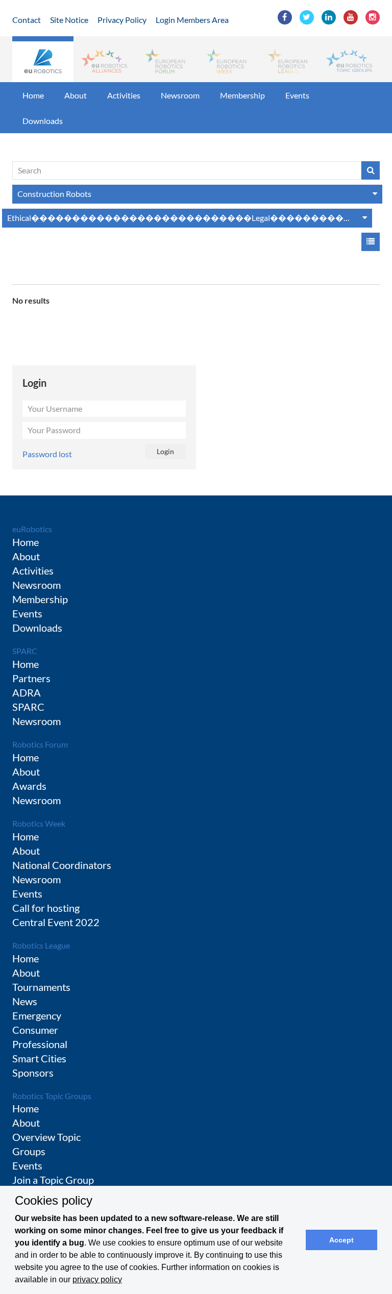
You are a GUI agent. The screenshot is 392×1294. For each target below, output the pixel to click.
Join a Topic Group (53, 1180)
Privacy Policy (121, 19)
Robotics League (41, 945)
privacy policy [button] (97, 1279)
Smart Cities (39, 1058)
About (75, 95)
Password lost (47, 454)
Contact (26, 19)
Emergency (36, 1015)
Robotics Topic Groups (51, 1096)
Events (297, 95)
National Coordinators (61, 865)
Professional (39, 1044)
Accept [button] (341, 1240)
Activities (123, 95)
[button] (43, 59)
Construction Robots (54, 193)
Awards (29, 786)
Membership (242, 95)
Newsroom (180, 95)
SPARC (24, 651)
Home (33, 95)
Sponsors (33, 1072)
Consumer (35, 1030)
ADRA (26, 692)
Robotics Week (38, 823)
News (24, 1001)
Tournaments (41, 987)
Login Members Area (192, 19)
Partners (31, 678)
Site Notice (69, 19)
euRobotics (32, 529)
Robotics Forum (40, 744)
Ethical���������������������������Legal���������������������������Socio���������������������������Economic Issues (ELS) (189, 217)
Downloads (42, 121)
